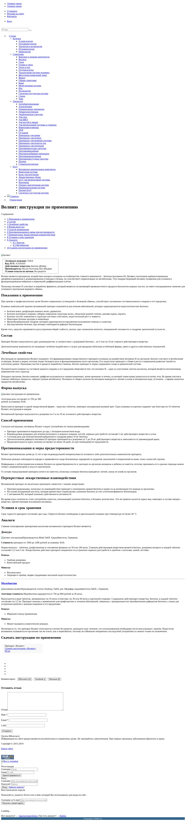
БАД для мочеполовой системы (34, 180)
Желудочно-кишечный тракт (33, 75)
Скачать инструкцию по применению (27, 248)
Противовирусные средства (32, 148)
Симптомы (18, 54)
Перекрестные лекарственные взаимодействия (31, 234)
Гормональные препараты (31, 109)
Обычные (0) (54, 679)
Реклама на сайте (15, 13)
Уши (21, 98)
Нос (21, 88)
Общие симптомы (27, 80)
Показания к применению (21, 219)
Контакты (12, 16)
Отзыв (4, 709)
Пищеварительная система (32, 187)
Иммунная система (28, 172)
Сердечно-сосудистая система (33, 93)
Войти (63, 816)
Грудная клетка (26, 70)
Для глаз (23, 117)
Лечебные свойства (17, 224)
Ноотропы (24, 182)
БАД (15, 166)
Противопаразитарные (30, 156)
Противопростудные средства (33, 159)
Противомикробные (29, 151)
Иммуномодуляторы (29, 127)
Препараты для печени (30, 138)
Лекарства (18, 101)
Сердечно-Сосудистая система (34, 193)
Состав (11, 221)
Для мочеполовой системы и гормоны (38, 125)
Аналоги (12, 240)
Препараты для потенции (31, 146)
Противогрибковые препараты (34, 153)
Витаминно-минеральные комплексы (37, 169)
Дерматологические (28, 112)
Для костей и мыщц (28, 122)
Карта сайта (7, 748)
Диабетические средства (31, 114)
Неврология (25, 51)
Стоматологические (28, 164)
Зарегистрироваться (11, 775)
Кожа (21, 83)
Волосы (22, 59)
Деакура (18, 242)
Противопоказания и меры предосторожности (31, 232)
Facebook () (40, 679)
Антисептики (25, 106)
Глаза (21, 62)
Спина (22, 96)
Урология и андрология (30, 46)
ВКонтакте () (25, 679)
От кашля (23, 132)
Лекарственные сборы (30, 177)
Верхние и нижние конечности (34, 57)
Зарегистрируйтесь (28, 816)
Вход (9, 21)
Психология (25, 91)
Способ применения (18, 229)
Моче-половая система (30, 85)
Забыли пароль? (16, 787)
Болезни (17, 38)
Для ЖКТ (23, 119)
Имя (4, 714)
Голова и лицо (26, 64)
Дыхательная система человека (34, 72)
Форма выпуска (15, 227)
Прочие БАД (25, 190)
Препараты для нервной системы (35, 140)
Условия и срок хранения (20, 237)
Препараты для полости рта (32, 143)
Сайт (3, 725)
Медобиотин (21, 245)
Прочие (22, 161)
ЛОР (21, 130)
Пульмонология (26, 49)
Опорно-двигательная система (34, 185)
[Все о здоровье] (9, 761)
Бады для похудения (29, 174)
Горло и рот (24, 67)
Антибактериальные (29, 104)
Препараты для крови (29, 135)
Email (4, 720)
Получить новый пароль (13, 803)
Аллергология (26, 41)
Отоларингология (27, 44)
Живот (22, 78)
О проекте (12, 11)
